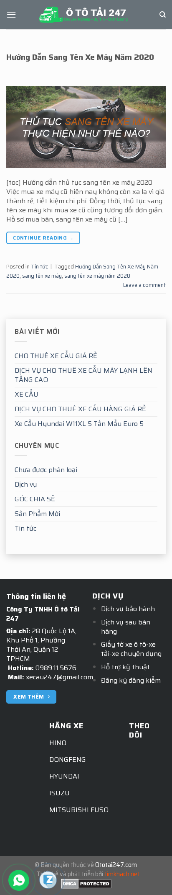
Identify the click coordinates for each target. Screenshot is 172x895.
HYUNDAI (64, 776)
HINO (57, 743)
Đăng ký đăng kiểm (131, 680)
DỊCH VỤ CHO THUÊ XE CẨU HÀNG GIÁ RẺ (80, 409)
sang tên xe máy (42, 275)
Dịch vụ (26, 484)
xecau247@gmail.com (59, 677)
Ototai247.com (116, 864)
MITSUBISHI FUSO (79, 810)
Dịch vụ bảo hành (128, 609)
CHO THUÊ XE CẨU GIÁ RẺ (56, 356)
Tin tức (25, 528)
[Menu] (11, 14)
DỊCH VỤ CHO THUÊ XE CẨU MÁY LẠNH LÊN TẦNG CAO (83, 375)
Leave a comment (144, 285)
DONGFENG (67, 759)
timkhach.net (122, 874)
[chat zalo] (48, 879)
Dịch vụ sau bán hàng (125, 627)
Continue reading (43, 238)
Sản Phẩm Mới (37, 513)
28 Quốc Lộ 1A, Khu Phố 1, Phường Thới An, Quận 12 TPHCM (41, 645)
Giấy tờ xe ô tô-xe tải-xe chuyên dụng (131, 649)
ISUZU (59, 793)
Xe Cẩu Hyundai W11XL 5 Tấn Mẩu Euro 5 (79, 423)
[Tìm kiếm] (162, 15)
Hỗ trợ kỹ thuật (125, 667)
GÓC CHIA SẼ (35, 499)
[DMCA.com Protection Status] (86, 883)
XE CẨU (26, 394)
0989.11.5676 (55, 668)
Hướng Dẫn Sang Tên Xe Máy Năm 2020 (80, 57)
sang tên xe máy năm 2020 (97, 275)
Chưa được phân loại (46, 469)
